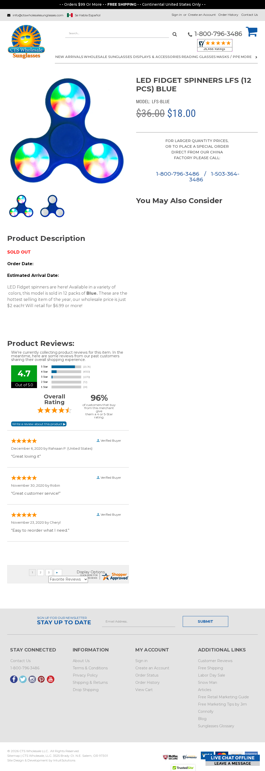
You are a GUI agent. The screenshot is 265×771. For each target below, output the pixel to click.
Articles (204, 689)
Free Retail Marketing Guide (223, 697)
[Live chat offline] (232, 760)
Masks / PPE (228, 57)
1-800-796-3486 (178, 173)
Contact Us (249, 15)
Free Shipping (210, 668)
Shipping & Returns (90, 682)
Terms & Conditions (90, 668)
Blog (202, 718)
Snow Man (207, 682)
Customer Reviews (215, 660)
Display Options (91, 572)
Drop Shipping (86, 689)
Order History (228, 15)
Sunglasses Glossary (216, 726)
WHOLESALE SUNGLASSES (108, 57)
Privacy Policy (85, 675)
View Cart (144, 689)
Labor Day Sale (211, 675)
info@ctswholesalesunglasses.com (38, 15)
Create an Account (202, 15)
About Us (81, 660)
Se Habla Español (87, 15)
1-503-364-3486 (214, 176)
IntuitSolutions (64, 760)
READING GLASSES (198, 57)
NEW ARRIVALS (69, 57)
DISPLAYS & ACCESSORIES (157, 57)
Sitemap (13, 756)
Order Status (146, 675)
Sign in (177, 15)
